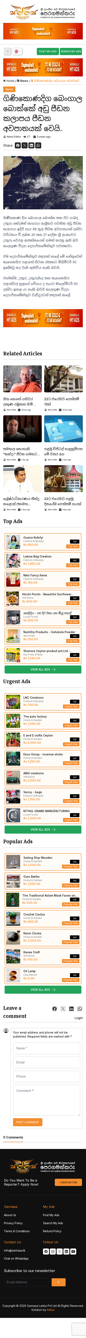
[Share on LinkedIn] (31, 145)
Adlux (51, 1309)
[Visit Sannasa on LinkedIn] (66, 1251)
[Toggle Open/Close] (7, 51)
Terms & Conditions (17, 1231)
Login (79, 1018)
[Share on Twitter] (25, 145)
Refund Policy (52, 1231)
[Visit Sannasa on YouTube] (73, 1251)
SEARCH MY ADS (71, 51)
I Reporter (68, 1182)
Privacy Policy (13, 1223)
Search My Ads (53, 1223)
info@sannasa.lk (14, 1250)
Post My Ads (51, 1215)
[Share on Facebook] (18, 145)
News (24, 80)
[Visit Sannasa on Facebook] (46, 1251)
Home (10, 80)
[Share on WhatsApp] (38, 145)
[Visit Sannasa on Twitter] (59, 1251)
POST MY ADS (48, 51)
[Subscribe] (59, 1282)
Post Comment (27, 1122)
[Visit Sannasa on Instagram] (53, 1251)
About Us (10, 1215)
